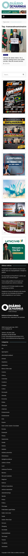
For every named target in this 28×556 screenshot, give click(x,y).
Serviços (4, 523)
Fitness (3, 435)
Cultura (3, 388)
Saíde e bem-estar (6, 513)
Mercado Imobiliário (7, 476)
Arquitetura (4, 362)
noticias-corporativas (7, 489)
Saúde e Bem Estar (7, 519)
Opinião (4, 496)
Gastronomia (5, 439)
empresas (4, 409)
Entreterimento (5, 415)
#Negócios (4, 345)
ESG (3, 419)
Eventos (4, 429)
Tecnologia (4, 536)
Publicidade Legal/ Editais (8, 509)
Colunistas (4, 378)
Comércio (4, 382)
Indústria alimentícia (7, 452)
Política (3, 503)
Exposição (4, 432)
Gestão (3, 442)
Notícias (5, 54)
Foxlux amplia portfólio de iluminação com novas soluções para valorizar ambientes (12, 282)
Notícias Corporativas (7, 486)
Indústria (4, 449)
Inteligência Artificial (7, 459)
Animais (4, 358)
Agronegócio (5, 351)
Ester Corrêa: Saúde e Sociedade (10, 425)
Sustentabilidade (6, 533)
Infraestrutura (5, 456)
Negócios (4, 479)
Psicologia (4, 506)
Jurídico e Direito (6, 462)
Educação (4, 405)
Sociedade (4, 529)
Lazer (3, 466)
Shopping (4, 526)
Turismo (4, 539)
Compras (4, 385)
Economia (4, 399)
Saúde (3, 516)
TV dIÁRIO (4, 543)
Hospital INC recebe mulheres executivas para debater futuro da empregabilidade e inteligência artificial (14, 270)
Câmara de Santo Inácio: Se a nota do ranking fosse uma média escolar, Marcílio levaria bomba (13, 59)
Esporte (4, 422)
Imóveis (4, 445)
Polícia (3, 499)
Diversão (4, 395)
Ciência (4, 375)
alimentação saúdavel (7, 355)
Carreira (4, 372)
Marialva (4, 472)
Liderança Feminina (7, 469)
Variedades (4, 546)
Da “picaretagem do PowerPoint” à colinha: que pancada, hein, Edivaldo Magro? (14, 276)
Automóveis (5, 365)
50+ (3, 348)
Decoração (4, 392)
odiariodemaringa (6, 492)
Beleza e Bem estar (7, 368)
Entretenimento (5, 412)
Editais (3, 402)
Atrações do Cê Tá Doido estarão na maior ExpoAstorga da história (12, 287)
